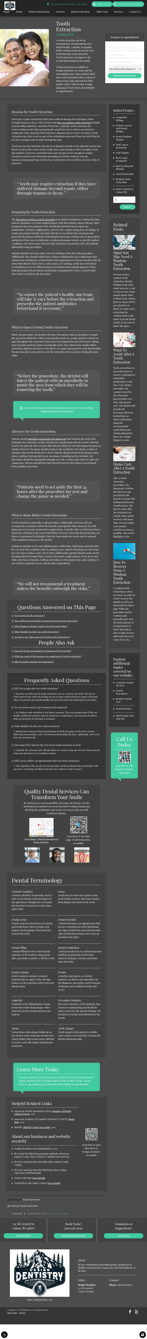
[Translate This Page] (142, 1334)
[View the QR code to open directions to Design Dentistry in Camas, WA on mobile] (91, 1139)
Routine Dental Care (124, 700)
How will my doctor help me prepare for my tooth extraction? (46, 620)
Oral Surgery (122, 152)
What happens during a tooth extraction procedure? (41, 626)
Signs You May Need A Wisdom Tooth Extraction (122, 260)
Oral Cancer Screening (122, 146)
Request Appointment (73, 1236)
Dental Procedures (121, 692)
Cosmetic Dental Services (124, 684)
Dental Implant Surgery (124, 138)
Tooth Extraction (31, 1199)
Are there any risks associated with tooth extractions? (42, 637)
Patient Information (39, 11)
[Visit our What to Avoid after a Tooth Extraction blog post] (124, 346)
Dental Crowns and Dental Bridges (123, 128)
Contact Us (135, 11)
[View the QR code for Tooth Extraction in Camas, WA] (78, 832)
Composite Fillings (121, 119)
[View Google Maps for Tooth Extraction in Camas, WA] (41, 836)
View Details (38, 1177)
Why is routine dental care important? (34, 661)
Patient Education (80, 11)
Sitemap (23, 1313)
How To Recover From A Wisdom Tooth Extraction (121, 572)
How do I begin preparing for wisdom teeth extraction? (42, 650)
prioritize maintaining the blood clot (47, 438)
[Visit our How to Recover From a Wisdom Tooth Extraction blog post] (124, 558)
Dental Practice (124, 708)
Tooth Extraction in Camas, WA (57, 411)
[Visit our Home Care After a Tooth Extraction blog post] (124, 460)
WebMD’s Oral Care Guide (36, 1127)
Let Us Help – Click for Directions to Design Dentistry (41, 841)
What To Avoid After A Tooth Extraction (123, 356)
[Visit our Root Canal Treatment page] (81, 861)
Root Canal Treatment (121, 159)
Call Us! (129, 4)
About (19, 11)
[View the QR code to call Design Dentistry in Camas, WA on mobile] (125, 762)
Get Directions (23, 1236)
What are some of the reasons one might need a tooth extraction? (48, 656)
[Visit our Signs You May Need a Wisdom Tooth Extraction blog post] (124, 248)
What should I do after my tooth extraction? (36, 631)
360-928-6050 (35, 1084)
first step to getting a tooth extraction (35, 219)
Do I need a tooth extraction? (29, 615)
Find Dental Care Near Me (125, 717)
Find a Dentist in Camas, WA (124, 190)
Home (6, 11)
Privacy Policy (12, 1313)
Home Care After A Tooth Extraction (124, 468)
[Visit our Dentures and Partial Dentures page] (57, 861)
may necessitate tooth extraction (74, 122)
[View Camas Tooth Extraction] (24, 85)
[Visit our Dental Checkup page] (32, 861)
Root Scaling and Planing (124, 167)
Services (60, 11)
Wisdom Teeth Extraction (123, 181)
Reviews (118, 11)
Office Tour (102, 11)
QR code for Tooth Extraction (22, 1205)
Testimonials (103, 4)
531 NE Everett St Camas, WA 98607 (68, 4)
